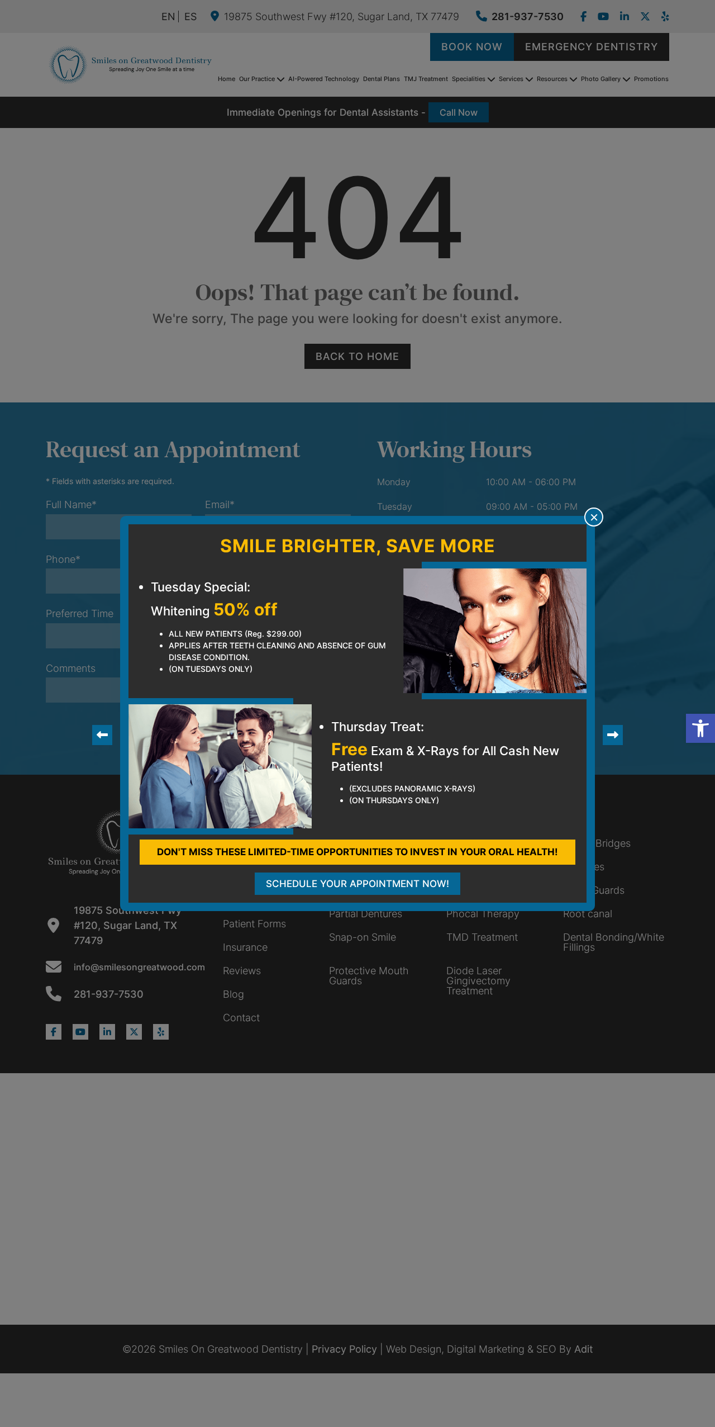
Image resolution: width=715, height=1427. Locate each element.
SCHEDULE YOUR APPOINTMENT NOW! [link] (357, 883)
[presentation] (102, 735)
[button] (593, 517)
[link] (700, 728)
